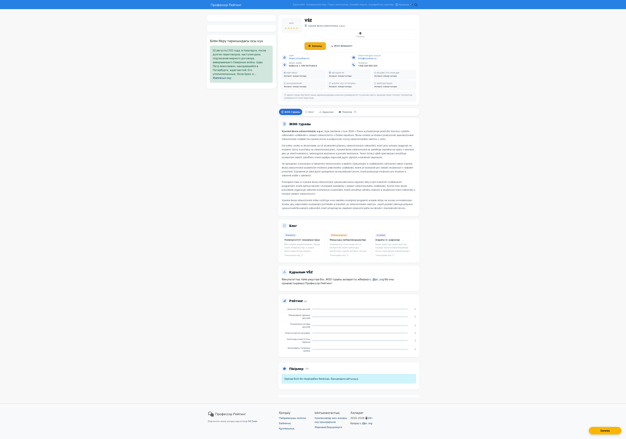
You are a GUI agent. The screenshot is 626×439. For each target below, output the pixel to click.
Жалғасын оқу (222, 78)
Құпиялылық (286, 428)
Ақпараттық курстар (381, 4)
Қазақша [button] (404, 4)
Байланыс (285, 423)
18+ (370, 418)
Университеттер (316, 4)
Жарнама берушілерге (328, 427)
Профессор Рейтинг (226, 5)
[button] (416, 5)
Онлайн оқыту (358, 4)
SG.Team (252, 421)
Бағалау (317, 45)
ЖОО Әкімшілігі (343, 45)
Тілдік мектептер (338, 4)
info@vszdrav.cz (367, 58)
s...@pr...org (376, 279)
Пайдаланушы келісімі (292, 418)
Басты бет (299, 4)
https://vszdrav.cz (299, 58)
